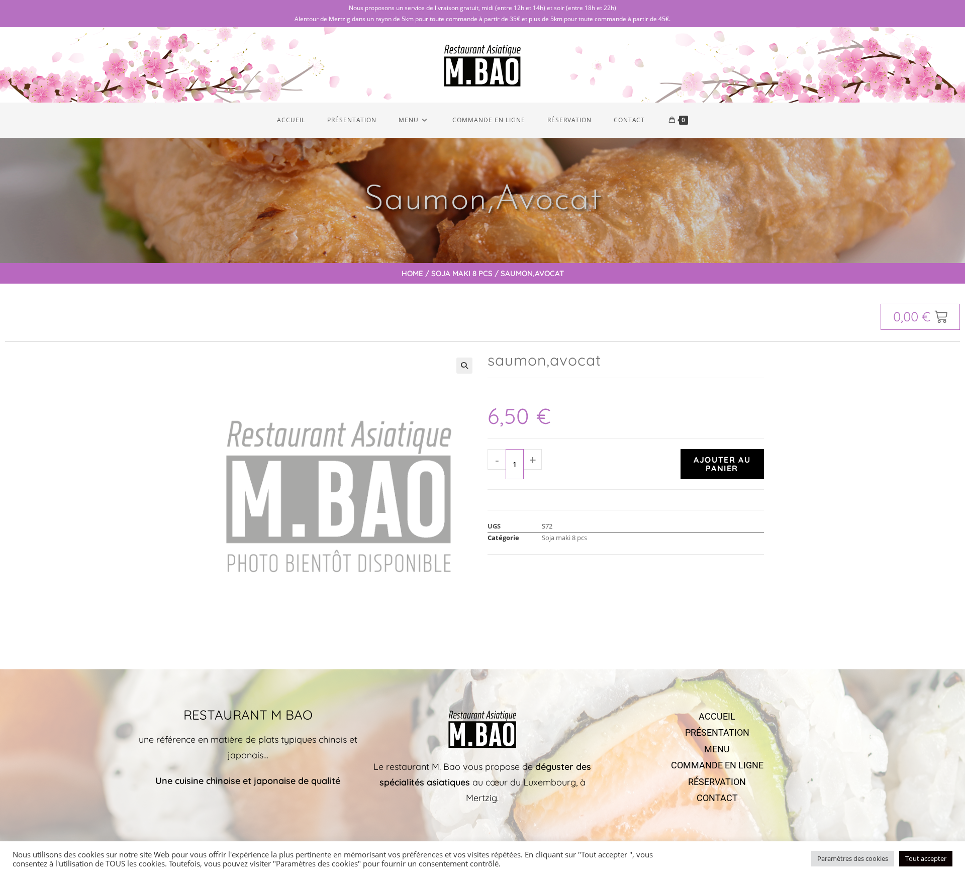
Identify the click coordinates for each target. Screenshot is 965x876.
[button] (464, 366)
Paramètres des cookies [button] (852, 858)
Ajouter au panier (722, 464)
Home (412, 273)
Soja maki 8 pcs (462, 273)
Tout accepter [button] (925, 858)
